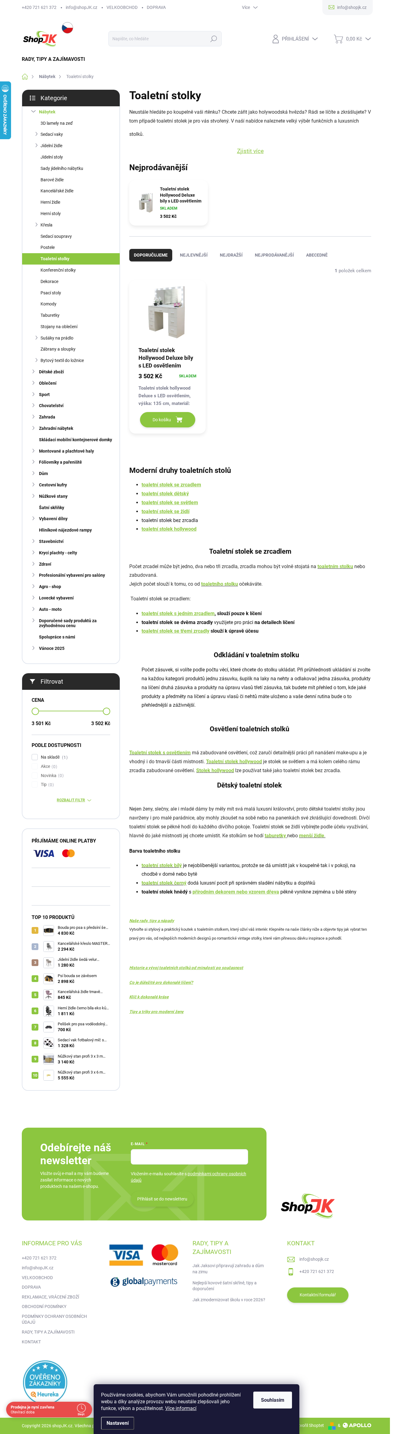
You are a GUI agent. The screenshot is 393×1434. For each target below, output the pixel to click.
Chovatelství (51, 405)
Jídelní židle (51, 145)
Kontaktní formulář (318, 1294)
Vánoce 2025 (51, 648)
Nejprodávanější (274, 255)
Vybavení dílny (53, 518)
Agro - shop (50, 586)
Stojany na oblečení (59, 326)
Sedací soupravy (56, 236)
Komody (48, 303)
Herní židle (50, 202)
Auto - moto (50, 609)
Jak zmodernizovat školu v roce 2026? (229, 1299)
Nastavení (118, 1423)
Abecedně (317, 255)
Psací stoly (51, 292)
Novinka (51, 775)
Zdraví (45, 564)
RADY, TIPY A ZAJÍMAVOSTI (48, 1332)
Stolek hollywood (215, 770)
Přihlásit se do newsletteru (162, 1198)
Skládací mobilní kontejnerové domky (75, 439)
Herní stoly (51, 213)
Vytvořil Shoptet (309, 1425)
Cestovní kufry (53, 484)
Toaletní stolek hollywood (234, 761)
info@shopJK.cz (81, 7)
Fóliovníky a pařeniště (60, 462)
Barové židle (52, 179)
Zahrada (47, 416)
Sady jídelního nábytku (62, 168)
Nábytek (47, 111)
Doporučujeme (151, 255)
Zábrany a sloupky (58, 349)
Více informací (180, 1408)
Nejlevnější (194, 255)
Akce (48, 766)
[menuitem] (56, 59)
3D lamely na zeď (57, 123)
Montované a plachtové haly (66, 451)
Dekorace (49, 281)
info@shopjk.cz (314, 1259)
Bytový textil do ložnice (62, 360)
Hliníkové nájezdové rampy (65, 530)
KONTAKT (31, 1341)
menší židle (311, 836)
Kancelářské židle (57, 190)
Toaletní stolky (55, 258)
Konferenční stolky (58, 270)
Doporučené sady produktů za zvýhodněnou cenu (68, 623)
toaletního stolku (219, 584)
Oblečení (47, 383)
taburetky (276, 836)
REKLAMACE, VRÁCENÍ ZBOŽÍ (50, 1297)
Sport (44, 394)
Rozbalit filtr (71, 800)
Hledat (214, 38)
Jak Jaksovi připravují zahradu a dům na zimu (228, 1268)
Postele (48, 247)
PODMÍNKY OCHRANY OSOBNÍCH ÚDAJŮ (54, 1319)
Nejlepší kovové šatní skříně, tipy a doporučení (225, 1285)
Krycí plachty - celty (58, 552)
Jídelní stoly (52, 157)
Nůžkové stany (53, 496)
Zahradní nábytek (56, 428)
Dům (43, 473)
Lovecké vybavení (56, 597)
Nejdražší (231, 255)
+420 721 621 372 (39, 7)
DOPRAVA (156, 7)
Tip (46, 784)
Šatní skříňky (51, 507)
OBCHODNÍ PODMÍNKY (44, 1306)
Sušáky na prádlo (57, 338)
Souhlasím (272, 1400)
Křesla (47, 224)
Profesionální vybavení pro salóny (72, 575)
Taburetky (50, 315)
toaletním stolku (335, 566)
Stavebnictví (51, 541)
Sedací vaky (52, 134)
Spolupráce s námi (57, 636)
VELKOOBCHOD (122, 7)
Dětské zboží (51, 371)
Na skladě (53, 757)
